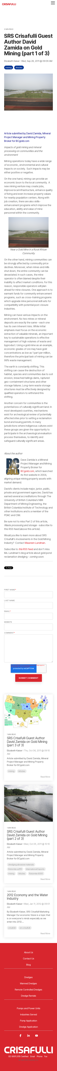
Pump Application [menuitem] (28, 1020)
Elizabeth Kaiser (12, 61)
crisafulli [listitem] (12, 928)
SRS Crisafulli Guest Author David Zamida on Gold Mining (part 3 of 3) (27, 741)
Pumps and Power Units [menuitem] (28, 1008)
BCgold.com (27, 471)
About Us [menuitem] (28, 952)
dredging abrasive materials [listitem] (21, 864)
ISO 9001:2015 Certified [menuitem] (18, 1056)
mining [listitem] (11, 771)
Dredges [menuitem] (28, 977)
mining (9, 67)
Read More (45, 777)
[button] (53, 2)
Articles (19, 67)
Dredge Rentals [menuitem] (28, 995)
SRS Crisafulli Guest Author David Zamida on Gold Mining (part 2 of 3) (27, 835)
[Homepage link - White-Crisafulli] (28, 1051)
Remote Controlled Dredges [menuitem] (28, 989)
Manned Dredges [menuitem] (28, 983)
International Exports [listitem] (35, 869)
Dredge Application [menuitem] (28, 1026)
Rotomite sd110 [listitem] (15, 869)
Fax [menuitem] (45, 1056)
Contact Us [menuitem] (28, 958)
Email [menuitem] (32, 1056)
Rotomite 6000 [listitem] (36, 873)
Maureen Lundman (35, 542)
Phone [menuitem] (39, 1056)
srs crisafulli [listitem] (25, 928)
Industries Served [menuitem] (28, 1014)
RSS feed (26, 549)
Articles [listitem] (21, 771)
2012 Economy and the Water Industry (27, 896)
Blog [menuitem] (28, 964)
